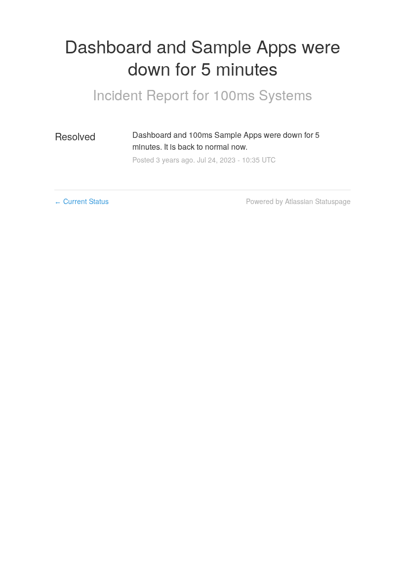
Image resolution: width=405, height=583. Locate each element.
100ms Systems (262, 94)
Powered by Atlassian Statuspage (298, 201)
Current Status (81, 201)
